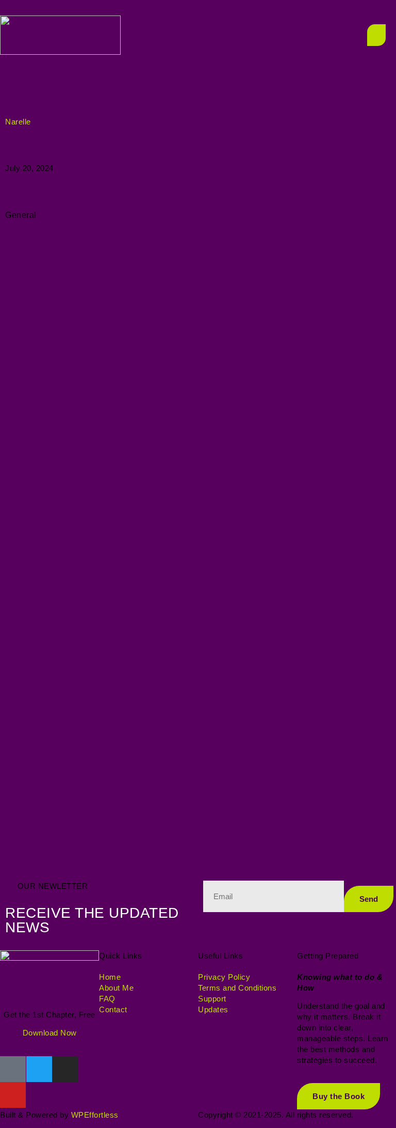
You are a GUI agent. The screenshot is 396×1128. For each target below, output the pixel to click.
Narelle (18, 121)
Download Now (50, 1032)
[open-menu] (376, 35)
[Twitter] (39, 1069)
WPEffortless (95, 1114)
